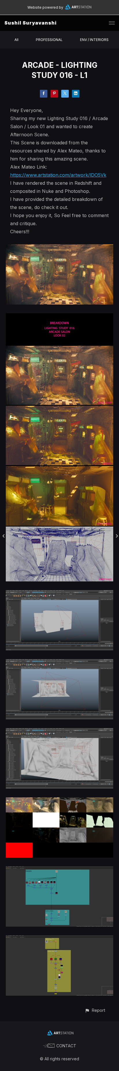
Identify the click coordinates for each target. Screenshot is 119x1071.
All (16, 40)
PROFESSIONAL (49, 40)
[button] (94, 1010)
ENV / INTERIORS (94, 40)
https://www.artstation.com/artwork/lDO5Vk (58, 175)
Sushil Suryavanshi (30, 23)
